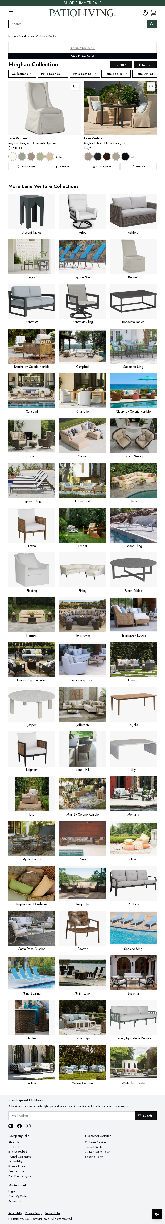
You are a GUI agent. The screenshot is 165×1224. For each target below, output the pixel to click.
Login (11, 1191)
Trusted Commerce (19, 1157)
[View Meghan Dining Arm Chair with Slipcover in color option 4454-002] (22, 156)
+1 (132, 157)
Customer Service (95, 1142)
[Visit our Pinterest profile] (10, 1126)
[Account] (145, 13)
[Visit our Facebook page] (19, 1126)
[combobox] (78, 24)
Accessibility (15, 1161)
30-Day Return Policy (97, 1152)
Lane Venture (37, 36)
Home (12, 36)
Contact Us (14, 1147)
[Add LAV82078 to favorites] (75, 86)
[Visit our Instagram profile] (28, 1126)
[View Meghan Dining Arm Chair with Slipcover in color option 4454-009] (31, 156)
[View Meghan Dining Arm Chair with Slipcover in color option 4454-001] (12, 156)
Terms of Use (16, 1171)
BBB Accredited (17, 1152)
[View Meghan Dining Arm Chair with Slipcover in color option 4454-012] (40, 156)
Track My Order (17, 1196)
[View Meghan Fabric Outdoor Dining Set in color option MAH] (107, 156)
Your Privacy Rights (19, 1176)
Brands (23, 36)
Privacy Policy (16, 1166)
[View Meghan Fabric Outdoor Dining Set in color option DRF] (88, 156)
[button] (153, 13)
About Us (13, 1142)
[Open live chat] (157, 1214)
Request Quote (93, 1147)
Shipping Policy (94, 1157)
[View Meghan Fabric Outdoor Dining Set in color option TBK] (125, 156)
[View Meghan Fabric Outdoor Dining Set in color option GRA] (97, 156)
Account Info (15, 1201)
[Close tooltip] (158, 1202)
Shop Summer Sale (82, 3)
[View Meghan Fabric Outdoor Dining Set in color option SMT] (116, 156)
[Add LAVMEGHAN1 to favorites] (151, 86)
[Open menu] (11, 13)
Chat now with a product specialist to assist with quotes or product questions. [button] (128, 1203)
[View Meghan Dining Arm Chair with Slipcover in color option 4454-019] (49, 156)
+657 (59, 157)
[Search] (152, 24)
